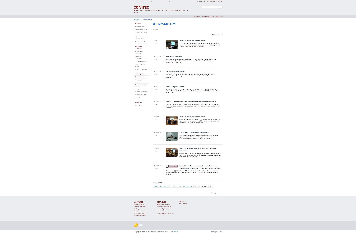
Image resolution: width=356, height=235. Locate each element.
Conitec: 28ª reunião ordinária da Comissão (192, 117)
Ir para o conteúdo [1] (138, 1)
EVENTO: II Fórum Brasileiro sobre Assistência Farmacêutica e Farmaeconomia (191, 101)
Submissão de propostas (163, 204)
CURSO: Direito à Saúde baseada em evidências (194, 132)
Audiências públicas (140, 94)
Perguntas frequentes (140, 215)
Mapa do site (219, 1)
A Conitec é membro (140, 42)
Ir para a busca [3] (157, 1)
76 (165, 186)
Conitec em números (141, 69)
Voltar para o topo (216, 193)
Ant (161, 186)
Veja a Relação (139, 105)
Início (156, 186)
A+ (197, 1)
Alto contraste (211, 1)
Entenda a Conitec (140, 26)
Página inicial (138, 19)
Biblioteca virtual (139, 39)
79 (176, 186)
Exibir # (214, 34)
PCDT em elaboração (140, 61)
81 (184, 186)
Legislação (138, 36)
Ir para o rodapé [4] (166, 1)
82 (188, 186)
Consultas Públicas (162, 211)
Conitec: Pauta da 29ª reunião (175, 71)
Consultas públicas (140, 77)
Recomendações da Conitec (164, 209)
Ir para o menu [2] (148, 1)
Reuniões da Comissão (141, 33)
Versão (176, 232)
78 (172, 186)
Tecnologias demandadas (164, 207)
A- (195, 1)
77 (169, 186)
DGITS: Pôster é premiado (174, 56)
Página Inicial (197, 16)
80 (180, 186)
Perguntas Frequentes (208, 16)
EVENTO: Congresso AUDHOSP (175, 87)
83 (191, 186)
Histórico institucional (141, 29)
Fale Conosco (219, 16)
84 (195, 186)
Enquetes (137, 98)
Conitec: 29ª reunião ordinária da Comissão (192, 41)
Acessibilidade (201, 1)
